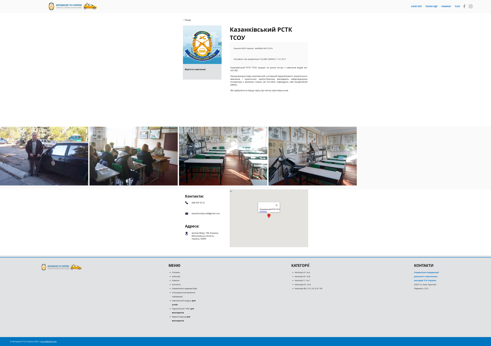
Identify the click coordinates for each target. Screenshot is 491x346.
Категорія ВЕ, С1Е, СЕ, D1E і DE (308, 288)
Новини (176, 280)
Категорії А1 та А (302, 272)
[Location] (186, 233)
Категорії (176, 276)
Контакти (176, 284)
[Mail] (186, 213)
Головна (176, 272)
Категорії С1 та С (302, 280)
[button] (416, 6)
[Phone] (186, 202)
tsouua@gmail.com (48, 341)
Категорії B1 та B (302, 276)
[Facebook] (464, 6)
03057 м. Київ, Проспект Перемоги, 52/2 (426, 280)
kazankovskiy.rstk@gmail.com (206, 213)
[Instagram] (470, 6)
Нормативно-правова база (184, 288)
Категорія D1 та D (303, 284)
